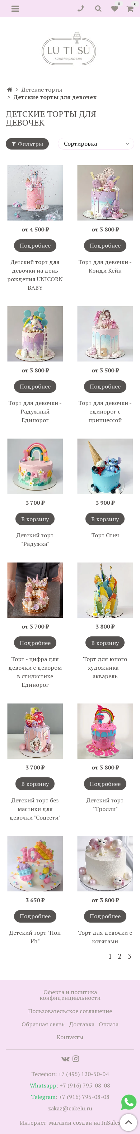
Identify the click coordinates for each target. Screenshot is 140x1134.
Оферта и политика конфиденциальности (70, 995)
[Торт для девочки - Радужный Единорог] (35, 334)
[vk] (65, 1058)
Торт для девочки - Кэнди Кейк (105, 266)
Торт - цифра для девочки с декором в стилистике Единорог (35, 672)
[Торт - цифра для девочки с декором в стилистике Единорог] (35, 590)
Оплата (108, 1024)
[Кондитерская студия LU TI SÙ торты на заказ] (70, 48)
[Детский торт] (35, 466)
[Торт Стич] (105, 466)
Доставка (81, 1024)
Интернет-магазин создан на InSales (70, 1122)
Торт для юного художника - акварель (105, 667)
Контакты (70, 1037)
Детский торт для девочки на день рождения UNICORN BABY (35, 275)
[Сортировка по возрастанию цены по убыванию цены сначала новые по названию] (96, 144)
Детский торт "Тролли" (105, 804)
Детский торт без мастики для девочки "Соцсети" (35, 808)
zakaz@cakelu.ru (70, 1108)
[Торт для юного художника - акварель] (105, 590)
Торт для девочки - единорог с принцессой (105, 411)
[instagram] (76, 1058)
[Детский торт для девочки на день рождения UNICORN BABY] (35, 193)
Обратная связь (43, 1024)
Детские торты (42, 89)
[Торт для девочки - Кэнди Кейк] (105, 193)
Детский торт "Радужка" (35, 539)
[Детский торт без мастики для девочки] (35, 731)
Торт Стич (105, 535)
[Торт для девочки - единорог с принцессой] (105, 334)
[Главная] (10, 89)
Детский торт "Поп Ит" (35, 937)
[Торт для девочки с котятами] (105, 863)
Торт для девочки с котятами (105, 937)
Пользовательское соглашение (70, 1011)
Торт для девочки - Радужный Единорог (35, 411)
